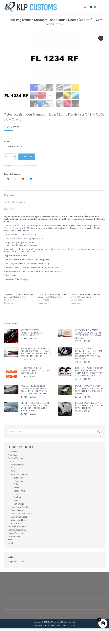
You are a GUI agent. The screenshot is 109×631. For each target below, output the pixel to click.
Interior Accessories (16, 533)
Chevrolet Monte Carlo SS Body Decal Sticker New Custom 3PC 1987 (88, 334)
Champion (18, 481)
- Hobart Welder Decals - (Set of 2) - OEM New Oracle (35, 370)
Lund (15, 494)
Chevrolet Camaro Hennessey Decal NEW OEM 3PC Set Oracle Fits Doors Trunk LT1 (36, 352)
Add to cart (27, 156)
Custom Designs (15, 458)
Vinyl (10, 543)
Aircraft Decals (17, 464)
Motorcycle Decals (19, 517)
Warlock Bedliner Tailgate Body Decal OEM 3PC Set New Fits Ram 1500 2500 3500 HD (34, 390)
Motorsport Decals (19, 520)
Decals (31, 166)
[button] (100, 38)
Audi (13, 471)
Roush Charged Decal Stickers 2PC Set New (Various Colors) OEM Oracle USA (35, 407)
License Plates (14, 536)
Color (7, 141)
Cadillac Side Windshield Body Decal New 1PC (32, 332)
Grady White (19, 491)
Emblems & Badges (17, 526)
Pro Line (17, 497)
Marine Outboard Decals (22, 513)
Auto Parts (12, 455)
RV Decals (15, 523)
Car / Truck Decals (19, 507)
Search (98, 431)
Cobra (16, 484)
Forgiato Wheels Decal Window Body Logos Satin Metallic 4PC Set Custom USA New (90, 372)
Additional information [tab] (14, 202)
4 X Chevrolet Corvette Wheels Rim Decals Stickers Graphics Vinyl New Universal (88, 353)
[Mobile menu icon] (102, 7)
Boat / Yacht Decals (21, 166)
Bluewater (18, 478)
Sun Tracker (18, 504)
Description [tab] (9, 195)
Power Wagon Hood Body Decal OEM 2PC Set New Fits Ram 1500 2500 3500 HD (90, 390)
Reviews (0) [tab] (9, 209)
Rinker (16, 500)
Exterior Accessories (17, 530)
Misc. (10, 539)
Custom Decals (17, 510)
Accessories (13, 451)
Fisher (16, 487)
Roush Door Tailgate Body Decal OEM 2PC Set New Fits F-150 (90, 405)
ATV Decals (16, 468)
